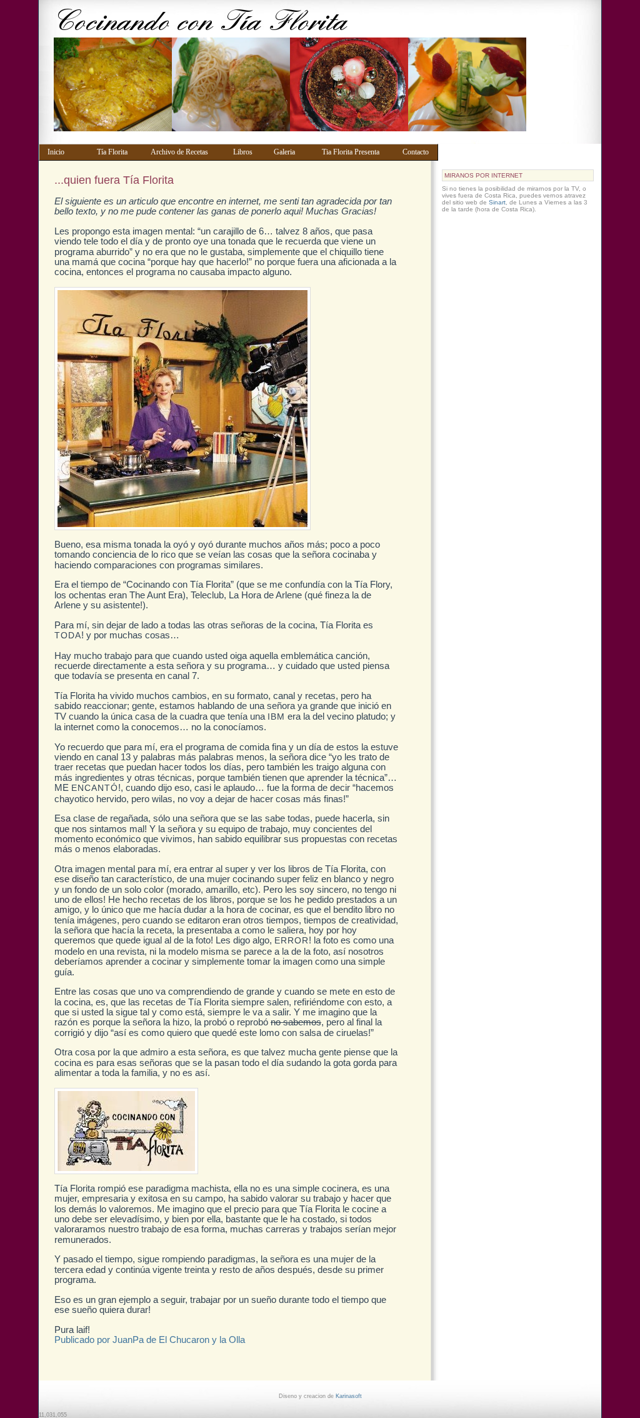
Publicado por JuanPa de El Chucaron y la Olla (149, 1339)
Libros (247, 152)
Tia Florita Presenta (356, 152)
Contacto (417, 152)
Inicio (66, 152)
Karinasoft (349, 1396)
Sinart (497, 202)
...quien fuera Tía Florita (114, 180)
